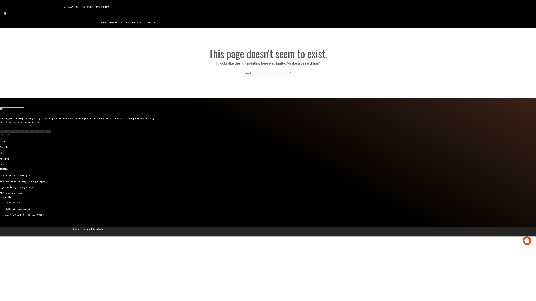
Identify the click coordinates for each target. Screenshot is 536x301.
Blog (2, 152)
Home (103, 22)
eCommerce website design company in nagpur (23, 181)
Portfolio (124, 22)
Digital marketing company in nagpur (17, 187)
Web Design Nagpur (96, 229)
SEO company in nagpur (11, 193)
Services (113, 22)
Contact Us (149, 22)
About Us (136, 22)
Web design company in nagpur (15, 175)
